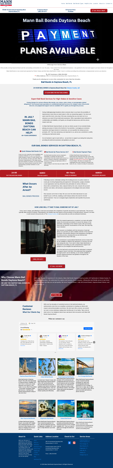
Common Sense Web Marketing (56, 466)
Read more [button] (23, 345)
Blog (35, 456)
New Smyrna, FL (84, 446)
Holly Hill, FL (83, 450)
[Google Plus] (74, 442)
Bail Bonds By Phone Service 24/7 (57, 152)
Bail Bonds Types (78, 3)
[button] (19, 342)
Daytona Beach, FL (85, 440)
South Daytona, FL (85, 441)
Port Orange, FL (84, 444)
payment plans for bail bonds (81, 159)
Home (63, 3)
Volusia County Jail (53, 214)
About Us (102, 3)
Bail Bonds (69, 3)
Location (95, 3)
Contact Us (109, 3)
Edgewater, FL (83, 448)
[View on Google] (22, 336)
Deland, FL (83, 452)
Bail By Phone (37, 448)
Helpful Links (88, 3)
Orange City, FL (84, 454)
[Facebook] (69, 442)
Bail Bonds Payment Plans (82, 152)
